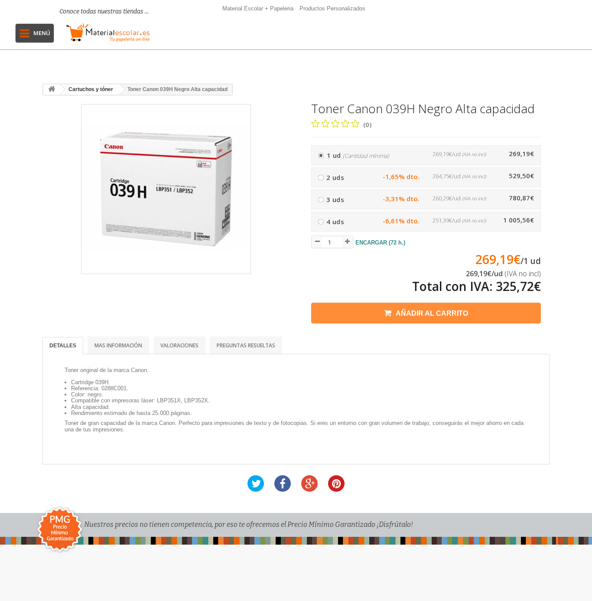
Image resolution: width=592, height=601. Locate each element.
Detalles (62, 346)
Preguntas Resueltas (246, 345)
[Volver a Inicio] (51, 89)
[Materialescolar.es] (108, 32)
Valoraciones (179, 345)
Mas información (118, 345)
